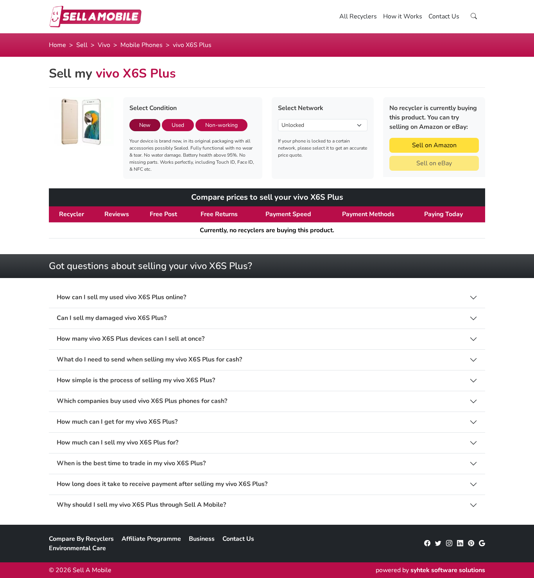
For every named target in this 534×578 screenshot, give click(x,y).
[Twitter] (438, 543)
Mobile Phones (141, 45)
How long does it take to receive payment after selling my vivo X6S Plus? (162, 484)
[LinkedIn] (460, 543)
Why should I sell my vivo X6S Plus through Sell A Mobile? (141, 505)
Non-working (221, 125)
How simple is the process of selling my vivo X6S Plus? (136, 380)
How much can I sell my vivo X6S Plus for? (117, 442)
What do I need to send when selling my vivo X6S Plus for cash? (149, 359)
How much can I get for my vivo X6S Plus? (117, 422)
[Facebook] (427, 543)
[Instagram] (449, 543)
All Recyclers (358, 16)
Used (178, 125)
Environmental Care (77, 548)
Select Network (300, 108)
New (145, 125)
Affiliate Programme (151, 539)
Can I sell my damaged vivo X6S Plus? (112, 318)
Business (202, 539)
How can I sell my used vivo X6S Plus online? (121, 297)
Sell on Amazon (434, 145)
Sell (82, 45)
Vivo (104, 45)
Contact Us (443, 16)
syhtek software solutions (447, 570)
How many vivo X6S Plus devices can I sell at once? (130, 339)
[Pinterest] (471, 543)
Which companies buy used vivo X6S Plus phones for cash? (142, 401)
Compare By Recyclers (81, 539)
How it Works (402, 16)
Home (57, 45)
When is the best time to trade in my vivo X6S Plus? (131, 463)
